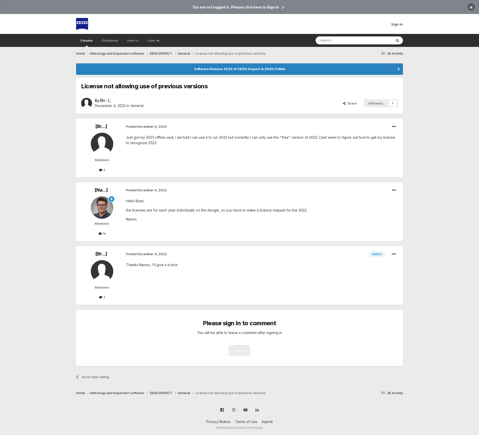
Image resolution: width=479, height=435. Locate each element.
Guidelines (110, 40)
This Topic (377, 40)
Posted (146, 126)
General (136, 106)
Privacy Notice (218, 422)
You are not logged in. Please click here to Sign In (235, 7)
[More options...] (394, 127)
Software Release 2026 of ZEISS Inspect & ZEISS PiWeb (239, 69)
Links (151, 40)
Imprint (267, 422)
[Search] (397, 40)
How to (132, 40)
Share (351, 103)
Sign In (397, 24)
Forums (87, 40)
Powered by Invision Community (239, 428)
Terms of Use (246, 422)
